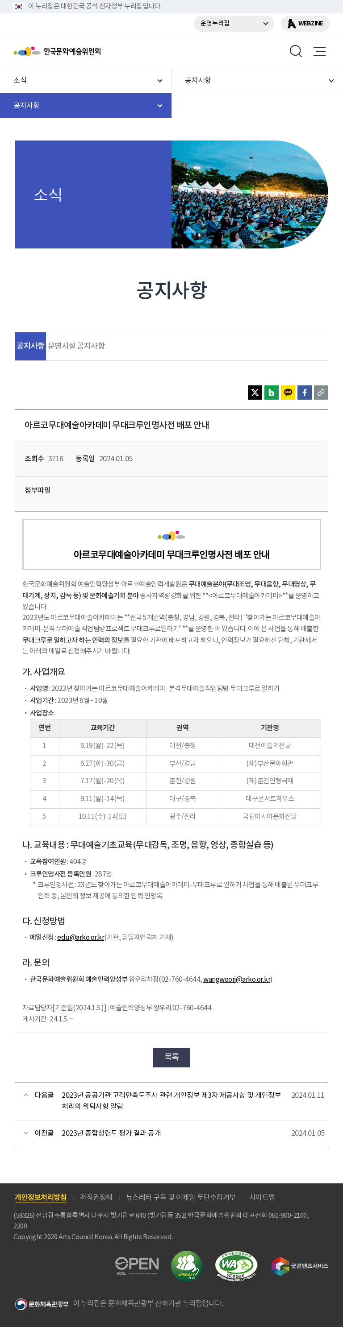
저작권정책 (96, 1198)
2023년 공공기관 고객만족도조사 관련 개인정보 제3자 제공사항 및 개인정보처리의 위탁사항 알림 (171, 1101)
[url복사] (321, 392)
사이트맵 (262, 1198)
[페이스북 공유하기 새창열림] (304, 392)
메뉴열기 (319, 51)
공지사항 (30, 346)
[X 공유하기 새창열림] (255, 392)
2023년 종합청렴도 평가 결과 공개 (111, 1133)
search (296, 51)
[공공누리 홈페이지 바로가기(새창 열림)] (136, 1262)
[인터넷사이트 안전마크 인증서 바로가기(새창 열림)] (186, 1256)
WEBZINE (310, 23)
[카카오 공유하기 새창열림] (288, 392)
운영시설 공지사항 (76, 346)
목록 (171, 1057)
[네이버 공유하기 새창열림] (271, 392)
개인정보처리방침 (41, 1198)
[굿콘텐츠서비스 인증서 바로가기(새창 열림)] (300, 1261)
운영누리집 (215, 23)
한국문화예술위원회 (79, 51)
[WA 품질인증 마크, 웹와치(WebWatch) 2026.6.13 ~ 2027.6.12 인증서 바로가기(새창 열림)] (236, 1255)
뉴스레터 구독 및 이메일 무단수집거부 (181, 1198)
